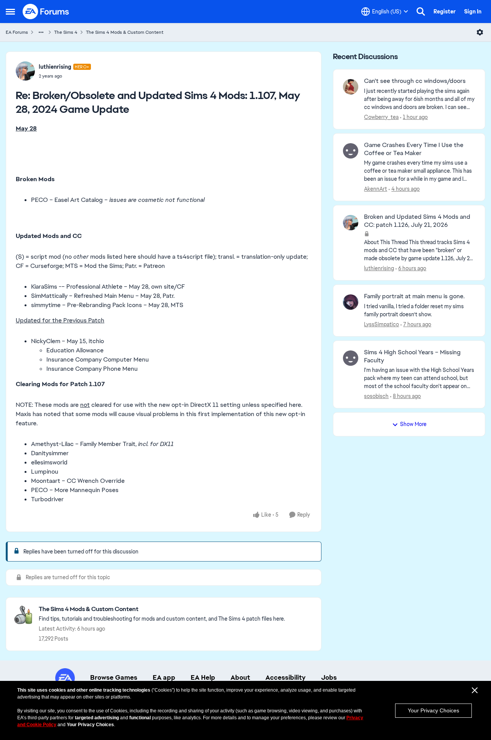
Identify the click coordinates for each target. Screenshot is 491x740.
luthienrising (55, 66)
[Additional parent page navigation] (41, 32)
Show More (413, 424)
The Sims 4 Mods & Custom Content (124, 32)
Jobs (329, 677)
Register (444, 11)
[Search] (420, 11)
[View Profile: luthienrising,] (350, 222)
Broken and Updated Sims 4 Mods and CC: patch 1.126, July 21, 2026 (417, 221)
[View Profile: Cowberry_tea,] (350, 86)
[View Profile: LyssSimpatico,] (350, 302)
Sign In (472, 11)
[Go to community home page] (46, 11)
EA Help (203, 677)
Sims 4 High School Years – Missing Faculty (412, 356)
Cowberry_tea (381, 117)
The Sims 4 (65, 32)
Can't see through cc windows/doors (415, 81)
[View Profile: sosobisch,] (350, 358)
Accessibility (285, 677)
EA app (164, 677)
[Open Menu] (480, 32)
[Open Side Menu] (10, 11)
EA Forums (17, 32)
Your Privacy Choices (433, 710)
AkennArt (375, 188)
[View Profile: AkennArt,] (350, 151)
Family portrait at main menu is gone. (414, 296)
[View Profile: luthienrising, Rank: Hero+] (25, 71)
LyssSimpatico (381, 324)
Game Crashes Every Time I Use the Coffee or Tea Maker (413, 149)
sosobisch (376, 396)
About (240, 677)
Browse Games (113, 677)
